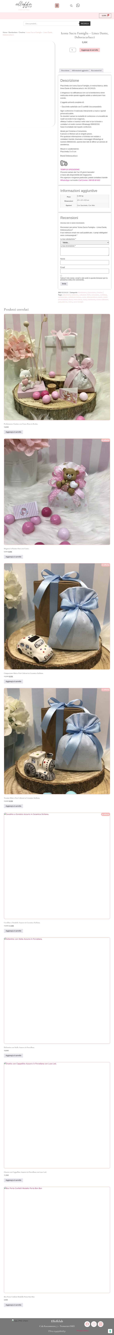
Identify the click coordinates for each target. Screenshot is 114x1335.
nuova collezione (102, 299)
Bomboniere (13, 32)
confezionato (62, 297)
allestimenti (67, 295)
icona (85, 299)
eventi (100, 297)
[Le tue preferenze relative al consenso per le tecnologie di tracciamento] (110, 1331)
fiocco (71, 299)
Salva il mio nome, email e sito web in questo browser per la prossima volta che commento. (84, 279)
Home (5, 32)
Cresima (22, 32)
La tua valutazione (68, 239)
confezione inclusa (74, 297)
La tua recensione (68, 246)
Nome (62, 259)
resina (70, 302)
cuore (84, 297)
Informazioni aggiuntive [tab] (80, 70)
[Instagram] (94, 1324)
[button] (57, 5)
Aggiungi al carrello (89, 50)
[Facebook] (87, 1324)
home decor (78, 299)
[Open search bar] (71, 6)
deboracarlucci (92, 297)
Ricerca (85, 23)
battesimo (75, 295)
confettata (103, 295)
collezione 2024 (84, 295)
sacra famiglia (78, 302)
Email (62, 267)
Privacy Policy (83, 1330)
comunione (95, 295)
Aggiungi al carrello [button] (13, 432)
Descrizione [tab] (65, 70)
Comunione (92, 292)
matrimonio (92, 299)
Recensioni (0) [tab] (96, 70)
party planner (62, 302)
